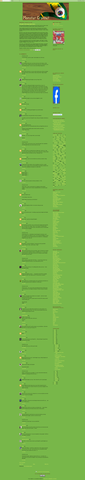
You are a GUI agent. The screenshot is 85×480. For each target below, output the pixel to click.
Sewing (59, 177)
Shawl (58, 178)
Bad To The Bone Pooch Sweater (58, 212)
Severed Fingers (55, 238)
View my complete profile (58, 25)
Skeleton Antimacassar (57, 240)
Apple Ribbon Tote (56, 252)
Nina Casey (24, 223)
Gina (23, 391)
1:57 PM (23, 269)
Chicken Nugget (55, 213)
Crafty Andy (24, 162)
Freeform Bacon (55, 222)
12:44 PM (24, 368)
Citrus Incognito (55, 194)
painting (58, 170)
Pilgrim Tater (55, 201)
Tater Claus (55, 205)
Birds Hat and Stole (56, 258)
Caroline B (23, 324)
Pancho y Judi (55, 232)
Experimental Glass (56, 75)
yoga (53, 186)
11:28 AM (24, 347)
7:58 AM (23, 410)
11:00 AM (24, 341)
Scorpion (54, 237)
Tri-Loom (63, 182)
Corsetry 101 (55, 263)
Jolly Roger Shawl (56, 278)
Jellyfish (54, 226)
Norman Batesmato (56, 199)
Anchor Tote (55, 251)
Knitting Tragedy (55, 280)
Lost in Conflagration (58, 362)
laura (23, 96)
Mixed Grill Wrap (55, 286)
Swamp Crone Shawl (56, 294)
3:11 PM (23, 146)
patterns (64, 170)
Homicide (54, 318)
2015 (55, 331)
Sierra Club (55, 179)
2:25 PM (23, 276)
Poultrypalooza (55, 235)
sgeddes (23, 113)
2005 (55, 383)
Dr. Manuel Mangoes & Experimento (59, 195)
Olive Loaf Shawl (56, 287)
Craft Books (56, 142)
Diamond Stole (55, 267)
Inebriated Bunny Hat (56, 276)
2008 (55, 342)
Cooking (60, 141)
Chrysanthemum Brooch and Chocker (59, 262)
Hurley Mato (55, 196)
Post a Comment (22, 462)
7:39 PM (23, 176)
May (56, 374)
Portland (54, 172)
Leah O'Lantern (55, 197)
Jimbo (23, 294)
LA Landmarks (64, 161)
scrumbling (55, 177)
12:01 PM (24, 353)
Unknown (23, 123)
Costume (64, 141)
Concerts (59, 140)
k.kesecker (24, 337)
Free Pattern (58, 152)
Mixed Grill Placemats (56, 230)
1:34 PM (23, 262)
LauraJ (23, 405)
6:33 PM (23, 436)
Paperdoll (54, 319)
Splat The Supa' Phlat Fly (57, 243)
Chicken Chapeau (56, 261)
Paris (60, 170)
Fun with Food (55, 153)
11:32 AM (24, 94)
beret (54, 137)
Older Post (46, 464)
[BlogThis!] (36, 50)
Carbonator (55, 193)
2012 (55, 336)
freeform (63, 152)
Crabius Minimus (56, 215)
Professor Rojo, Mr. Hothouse (58, 202)
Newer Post (21, 464)
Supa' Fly (54, 244)
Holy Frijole (55, 223)
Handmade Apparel (60, 156)
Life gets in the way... (58, 355)
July (56, 371)
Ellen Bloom (24, 425)
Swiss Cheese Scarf (56, 296)
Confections (63, 140)
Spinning (56, 180)
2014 (55, 333)
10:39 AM (24, 75)
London (62, 163)
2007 (55, 343)
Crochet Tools (62, 146)
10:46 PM (24, 304)
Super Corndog (55, 292)
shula (23, 193)
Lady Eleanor (56, 162)
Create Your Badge (55, 104)
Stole (54, 181)
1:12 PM (23, 375)
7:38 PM (23, 443)
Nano (23, 383)
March (56, 377)
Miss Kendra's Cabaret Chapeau (58, 284)
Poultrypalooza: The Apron (57, 288)
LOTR (57, 164)
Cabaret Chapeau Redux (57, 259)
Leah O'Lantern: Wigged (57, 198)
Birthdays (58, 137)
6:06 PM (23, 403)
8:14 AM (23, 417)
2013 (55, 334)
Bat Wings (54, 254)
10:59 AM (24, 334)
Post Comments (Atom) (28, 466)
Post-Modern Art (59, 172)
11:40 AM (24, 99)
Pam (23, 179)
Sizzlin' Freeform (57, 369)
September (57, 349)
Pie (64, 171)
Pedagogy (56, 171)
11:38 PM (24, 201)
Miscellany (54, 165)
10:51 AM (24, 246)
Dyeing (59, 148)
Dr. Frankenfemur (56, 219)
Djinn (54, 313)
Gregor (54, 314)
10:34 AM (24, 59)
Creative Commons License (50, 478)
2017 (55, 330)
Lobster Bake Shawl (56, 283)
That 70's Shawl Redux (57, 80)
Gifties (57, 154)
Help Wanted (57, 363)
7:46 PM (23, 182)
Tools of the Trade (59, 181)
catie (23, 69)
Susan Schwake (24, 315)
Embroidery (64, 148)
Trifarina (23, 61)
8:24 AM (23, 239)
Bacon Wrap (55, 253)
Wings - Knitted (55, 302)
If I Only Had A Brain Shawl (57, 275)
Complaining (54, 140)
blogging (62, 137)
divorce (60, 147)
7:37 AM (23, 329)
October (56, 348)
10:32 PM (24, 190)
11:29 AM (24, 81)
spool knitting (62, 180)
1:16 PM (23, 139)
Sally (23, 446)
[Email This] (35, 50)
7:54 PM (23, 451)
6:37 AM (23, 220)
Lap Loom (60, 162)
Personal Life (61, 171)
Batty (23, 432)
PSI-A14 (54, 321)
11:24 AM (24, 255)
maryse (23, 210)
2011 (55, 337)
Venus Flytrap (55, 246)
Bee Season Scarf (56, 255)
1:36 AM (23, 312)
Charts (54, 139)
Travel (64, 181)
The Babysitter (55, 325)
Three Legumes (55, 206)
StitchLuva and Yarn (25, 439)
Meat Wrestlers (55, 228)
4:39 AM (23, 322)
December (57, 345)
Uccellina (23, 331)
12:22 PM (24, 105)
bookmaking (58, 138)
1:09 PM (23, 131)
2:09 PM (23, 422)
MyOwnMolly (24, 157)
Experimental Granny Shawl (57, 270)
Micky (23, 203)
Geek (53, 154)
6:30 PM (23, 160)
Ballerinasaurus (55, 309)
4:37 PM (23, 283)
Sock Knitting (64, 179)
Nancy (23, 398)
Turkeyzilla (55, 245)
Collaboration (63, 139)
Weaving (64, 183)
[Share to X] (37, 50)
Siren (54, 323)
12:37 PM (24, 120)
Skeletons (54, 239)
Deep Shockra (55, 311)
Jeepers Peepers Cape (57, 277)
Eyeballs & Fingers (56, 221)
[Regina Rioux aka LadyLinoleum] (56, 103)
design (57, 147)
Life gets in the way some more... (27, 24)
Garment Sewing (61, 153)
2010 (55, 339)
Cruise (54, 147)
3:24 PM (23, 381)
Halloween (58, 155)
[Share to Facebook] (38, 50)
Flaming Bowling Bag (56, 269)
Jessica (23, 108)
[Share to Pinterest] (39, 50)
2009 (55, 340)
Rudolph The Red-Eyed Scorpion (58, 236)
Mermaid (54, 229)
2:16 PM (23, 389)
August (56, 351)
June (56, 372)
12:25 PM (24, 111)
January (56, 380)
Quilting (64, 173)
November (57, 346)
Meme (63, 164)
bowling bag (63, 138)
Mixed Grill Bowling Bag (57, 285)
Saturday (56, 367)
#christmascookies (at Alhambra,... (59, 120)
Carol (23, 279)
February (56, 378)
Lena (65, 162)
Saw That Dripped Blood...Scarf (58, 289)
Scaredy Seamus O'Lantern (57, 204)
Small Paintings (55, 78)
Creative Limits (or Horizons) (59, 360)
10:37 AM (24, 67)
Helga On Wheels (56, 317)
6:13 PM (23, 291)
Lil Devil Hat (55, 281)
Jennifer (23, 412)
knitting (57, 161)
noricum (23, 350)
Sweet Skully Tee (56, 295)
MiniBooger (24, 362)
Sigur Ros (59, 179)
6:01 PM (23, 429)
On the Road (58, 169)
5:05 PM (23, 396)
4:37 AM (23, 360)
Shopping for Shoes (63, 178)
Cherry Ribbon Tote (56, 260)
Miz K (23, 217)
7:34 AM (23, 230)
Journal (57, 160)
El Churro (54, 220)
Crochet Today (55, 146)
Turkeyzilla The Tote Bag (57, 297)
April (56, 375)
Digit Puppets (55, 218)
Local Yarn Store (56, 163)
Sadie (54, 322)
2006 (55, 382)
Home (34, 464)
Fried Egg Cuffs (55, 271)
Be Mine (54, 310)
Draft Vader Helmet (56, 268)
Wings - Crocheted (56, 301)
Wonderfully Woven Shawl (57, 303)
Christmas (57, 139)
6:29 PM (23, 154)
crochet (61, 145)
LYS (60, 164)
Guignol (54, 315)
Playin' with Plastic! (56, 79)
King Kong (54, 227)
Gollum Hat (55, 272)
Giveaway (60, 154)
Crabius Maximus (56, 214)
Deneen (23, 83)
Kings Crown (55, 279)
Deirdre (23, 265)
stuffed (23, 102)
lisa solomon (24, 133)
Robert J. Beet (55, 203)
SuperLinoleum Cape (56, 293)
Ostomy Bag (55, 231)
